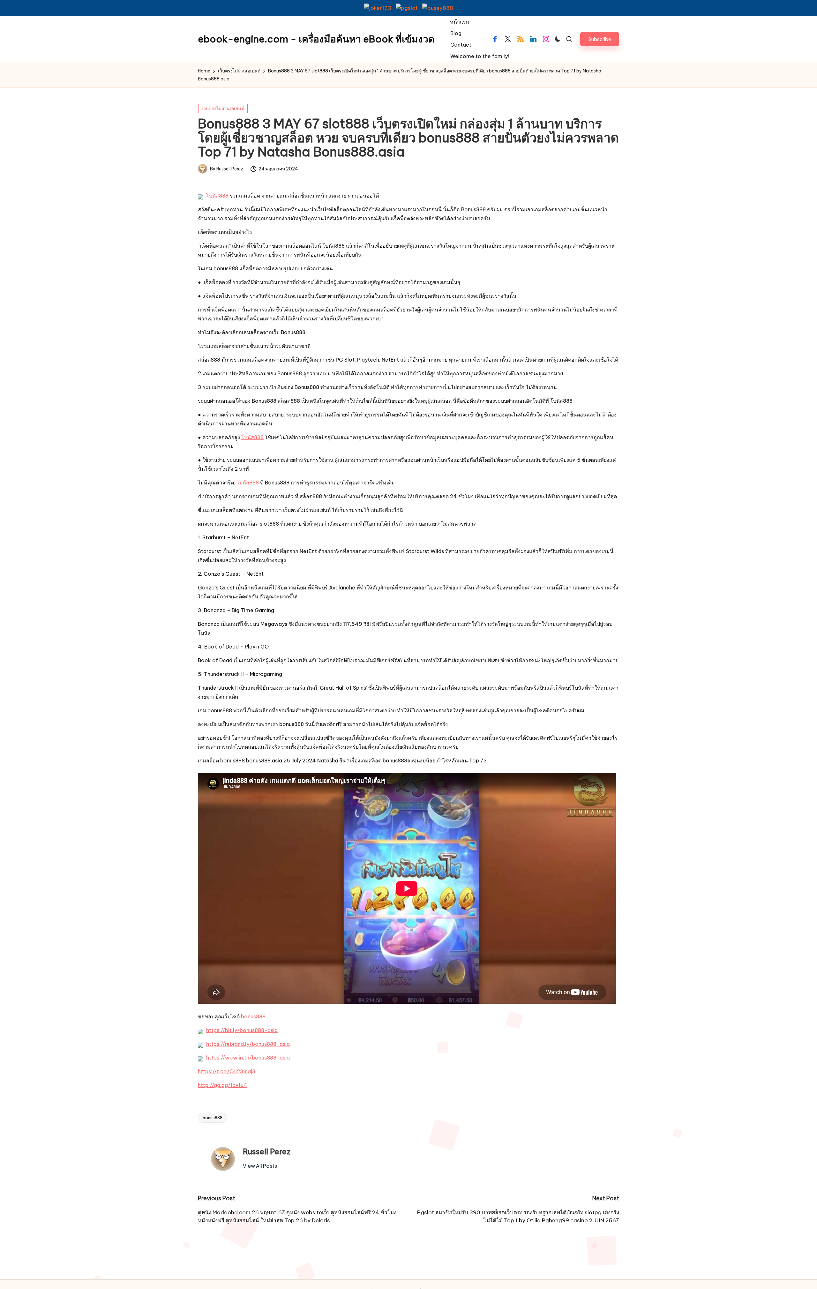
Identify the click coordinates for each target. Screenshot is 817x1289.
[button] (599, 39)
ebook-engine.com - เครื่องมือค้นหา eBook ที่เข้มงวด (316, 39)
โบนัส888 (217, 195)
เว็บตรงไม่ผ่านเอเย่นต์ (223, 108)
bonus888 (253, 1016)
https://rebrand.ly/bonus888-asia (248, 1044)
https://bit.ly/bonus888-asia (242, 1030)
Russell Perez (266, 1151)
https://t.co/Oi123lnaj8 (226, 1071)
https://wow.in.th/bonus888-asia (248, 1057)
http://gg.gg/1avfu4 (222, 1085)
